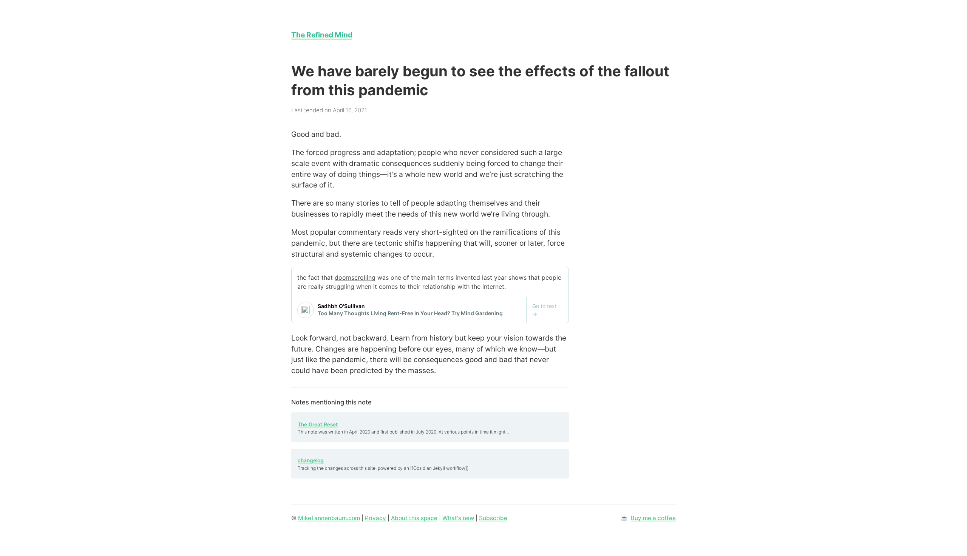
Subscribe (493, 518)
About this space (414, 518)
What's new (458, 518)
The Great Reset (318, 424)
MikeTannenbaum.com (329, 518)
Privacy (375, 518)
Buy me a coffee (653, 518)
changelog (311, 460)
